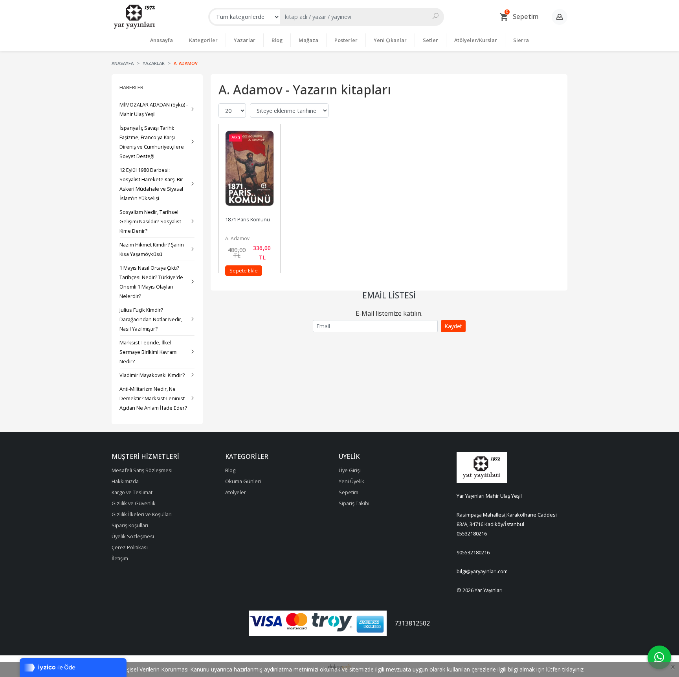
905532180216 (473, 552)
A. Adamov (237, 238)
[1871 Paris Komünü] (249, 172)
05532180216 (472, 533)
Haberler (131, 87)
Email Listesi (389, 295)
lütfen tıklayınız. (565, 669)
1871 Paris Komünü (247, 219)
